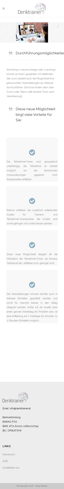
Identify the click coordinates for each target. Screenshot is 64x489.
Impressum (9, 454)
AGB (5, 461)
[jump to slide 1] (27, 38)
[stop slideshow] (38, 38)
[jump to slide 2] (31, 38)
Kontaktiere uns (11, 467)
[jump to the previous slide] (6, 32)
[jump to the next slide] (57, 32)
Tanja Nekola (41, 486)
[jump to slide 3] (35, 38)
